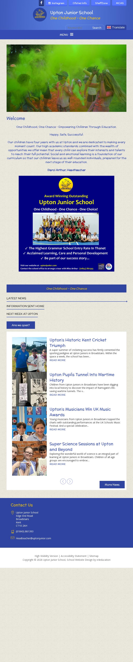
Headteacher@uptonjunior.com (33, 538)
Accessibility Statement (74, 556)
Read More (58, 360)
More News (112, 484)
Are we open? (21, 325)
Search (96, 28)
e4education (103, 559)
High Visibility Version (46, 556)
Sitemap (94, 556)
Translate (118, 27)
